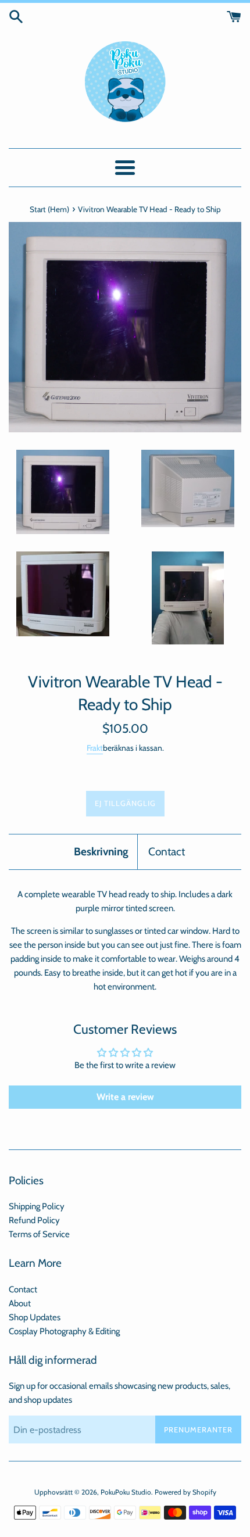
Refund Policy (34, 1220)
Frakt (95, 748)
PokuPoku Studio (126, 1492)
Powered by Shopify (185, 1492)
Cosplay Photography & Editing (64, 1331)
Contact (166, 851)
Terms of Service (39, 1234)
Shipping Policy (37, 1206)
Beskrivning (101, 851)
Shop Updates (34, 1317)
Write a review (125, 1096)
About (20, 1303)
